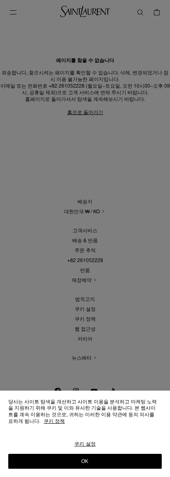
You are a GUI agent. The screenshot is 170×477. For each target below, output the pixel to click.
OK (84, 461)
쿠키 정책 (54, 421)
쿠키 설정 (85, 444)
